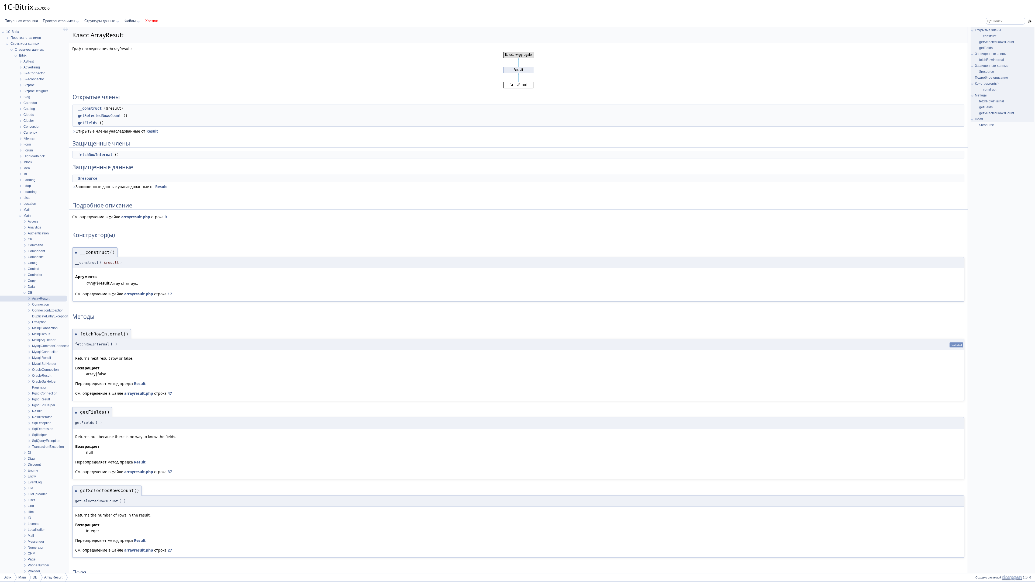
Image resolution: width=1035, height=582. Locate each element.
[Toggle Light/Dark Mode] (1029, 21)
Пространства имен (59, 21)
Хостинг (151, 21)
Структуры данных (99, 21)
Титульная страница (21, 21)
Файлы (130, 21)
